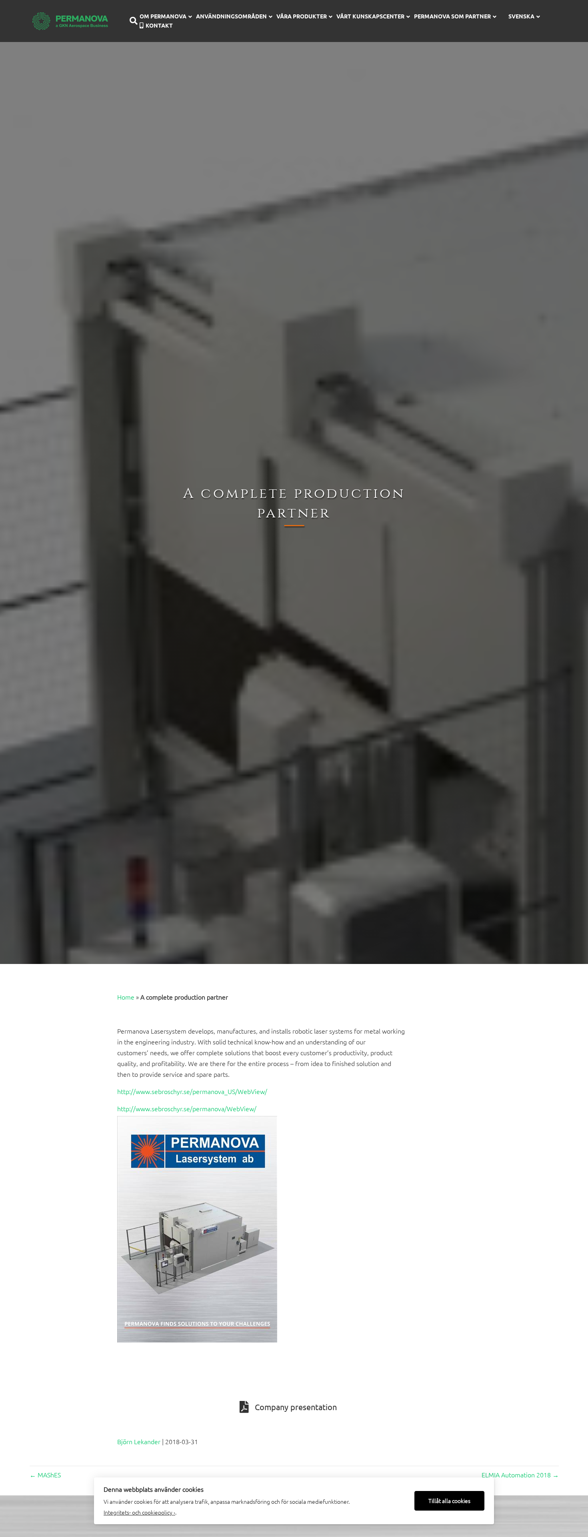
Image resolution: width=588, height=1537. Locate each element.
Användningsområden (231, 16)
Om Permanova (163, 16)
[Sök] (131, 21)
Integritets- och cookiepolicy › (139, 1512)
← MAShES (45, 1474)
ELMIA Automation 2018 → (520, 1474)
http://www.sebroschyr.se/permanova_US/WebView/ (192, 1091)
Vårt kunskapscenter (370, 16)
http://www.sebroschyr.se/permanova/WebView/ (186, 1108)
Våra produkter (301, 16)
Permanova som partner (452, 16)
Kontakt (159, 25)
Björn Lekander (138, 1441)
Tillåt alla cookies (449, 1501)
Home (125, 996)
